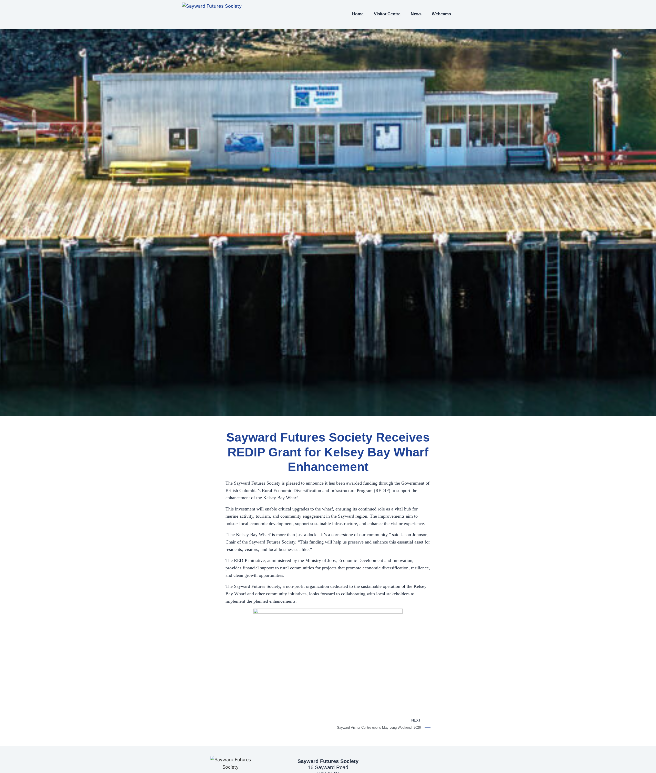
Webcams (441, 14)
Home (358, 14)
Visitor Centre (387, 14)
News (416, 14)
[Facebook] (467, 14)
